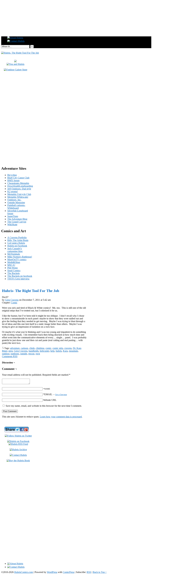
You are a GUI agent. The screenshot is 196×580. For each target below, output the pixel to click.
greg (10, 351)
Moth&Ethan (13, 262)
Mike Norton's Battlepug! (19, 256)
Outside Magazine (16, 202)
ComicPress (68, 572)
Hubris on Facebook (17, 245)
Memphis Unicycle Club (19, 194)
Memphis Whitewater (17, 197)
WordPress (52, 572)
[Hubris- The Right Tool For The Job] (20, 53)
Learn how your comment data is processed (61, 416)
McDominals (13, 254)
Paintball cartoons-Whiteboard (16, 206)
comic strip (58, 348)
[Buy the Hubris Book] (18, 460)
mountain (73, 351)
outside (23, 353)
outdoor (5, 353)
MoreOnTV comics (16, 259)
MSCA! (11, 265)
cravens (68, 348)
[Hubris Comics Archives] (18, 449)
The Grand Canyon (16, 221)
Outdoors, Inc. (14, 199)
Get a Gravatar (61, 394)
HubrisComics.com (23, 572)
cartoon (24, 348)
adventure (15, 348)
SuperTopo (12, 216)
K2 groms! (12, 191)
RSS (89, 572)
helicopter (44, 351)
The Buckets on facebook (19, 276)
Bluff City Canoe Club (18, 177)
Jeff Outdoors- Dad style (19, 188)
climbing (40, 348)
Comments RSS (9, 356)
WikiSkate (12, 224)
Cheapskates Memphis (18, 183)
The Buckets (13, 273)
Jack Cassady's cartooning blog (15, 250)
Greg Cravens (12, 300)
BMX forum (13, 180)
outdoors (15, 353)
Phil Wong (12, 267)
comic (48, 348)
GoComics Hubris (16, 243)
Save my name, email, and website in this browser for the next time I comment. (44, 406)
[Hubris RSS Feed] (18, 444)
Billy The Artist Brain (17, 240)
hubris (59, 351)
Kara (65, 351)
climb (32, 348)
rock (38, 353)
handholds (34, 351)
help (52, 351)
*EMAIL (55, 394)
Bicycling (12, 175)
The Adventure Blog (17, 219)
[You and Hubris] (15, 64)
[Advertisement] (98, 8)
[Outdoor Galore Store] (15, 69)
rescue (31, 353)
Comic (14, 302)
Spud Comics (13, 270)
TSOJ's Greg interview (18, 278)
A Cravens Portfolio (17, 237)
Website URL (50, 400)
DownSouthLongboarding (20, 186)
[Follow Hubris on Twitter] (18, 435)
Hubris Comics (76, 28)
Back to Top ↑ (100, 572)
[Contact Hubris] (18, 441)
